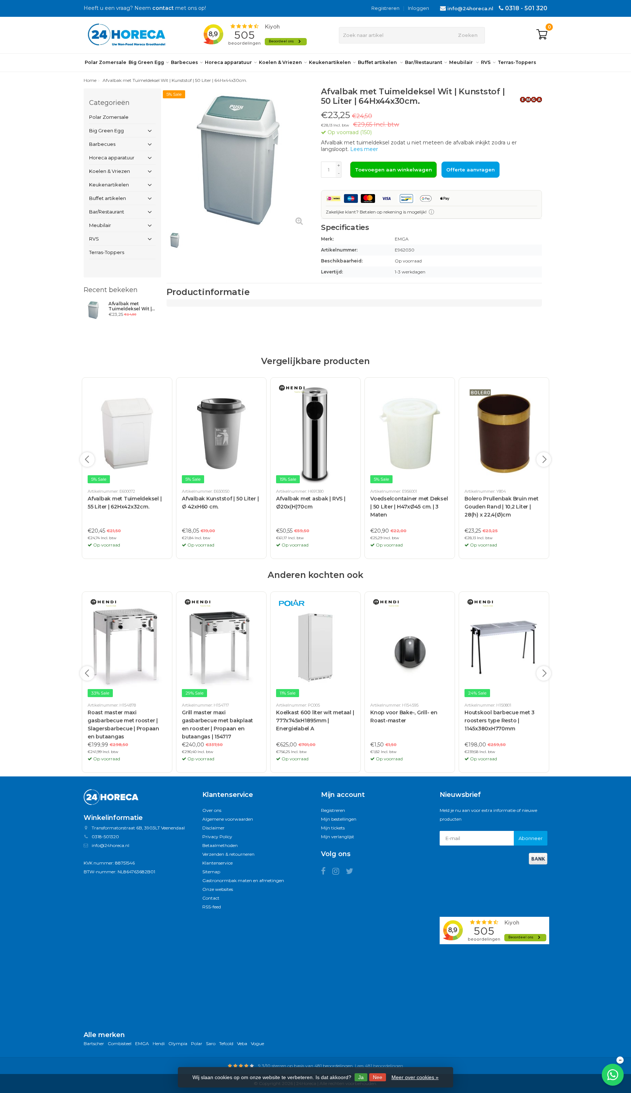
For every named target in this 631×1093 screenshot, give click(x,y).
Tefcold (226, 1043)
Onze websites (217, 889)
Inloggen (418, 8)
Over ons (211, 810)
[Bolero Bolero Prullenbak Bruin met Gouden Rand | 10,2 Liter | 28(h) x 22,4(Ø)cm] (503, 433)
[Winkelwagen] (541, 35)
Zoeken (468, 35)
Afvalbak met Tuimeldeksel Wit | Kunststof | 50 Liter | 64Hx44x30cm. (131, 306)
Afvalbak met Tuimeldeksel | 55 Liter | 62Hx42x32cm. (124, 502)
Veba (242, 1043)
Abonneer (531, 838)
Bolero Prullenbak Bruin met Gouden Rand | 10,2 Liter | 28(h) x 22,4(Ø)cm (501, 506)
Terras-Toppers (517, 62)
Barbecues (184, 62)
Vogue (257, 1043)
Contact (210, 898)
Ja (361, 1077)
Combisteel (119, 1043)
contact (163, 8)
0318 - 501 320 (526, 8)
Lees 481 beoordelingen (379, 1066)
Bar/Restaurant (423, 62)
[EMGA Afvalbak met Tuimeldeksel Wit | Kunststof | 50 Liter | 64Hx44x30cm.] (93, 310)
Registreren (385, 8)
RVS (486, 62)
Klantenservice (217, 863)
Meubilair (461, 62)
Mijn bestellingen (338, 819)
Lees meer (364, 149)
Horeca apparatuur (228, 62)
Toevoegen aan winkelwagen (393, 170)
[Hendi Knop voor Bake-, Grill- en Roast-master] (409, 647)
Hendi (159, 1043)
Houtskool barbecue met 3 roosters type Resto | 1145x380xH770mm (499, 720)
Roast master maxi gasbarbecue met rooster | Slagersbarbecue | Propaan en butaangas (123, 724)
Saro (210, 1043)
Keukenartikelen (330, 62)
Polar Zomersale (105, 62)
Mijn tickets (333, 828)
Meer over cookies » (415, 1077)
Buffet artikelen (378, 62)
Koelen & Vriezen (280, 62)
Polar (196, 1043)
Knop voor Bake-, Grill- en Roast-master (403, 716)
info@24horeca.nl (470, 8)
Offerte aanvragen (470, 170)
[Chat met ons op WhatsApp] (613, 1075)
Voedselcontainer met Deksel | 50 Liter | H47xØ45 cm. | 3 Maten (409, 506)
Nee (377, 1077)
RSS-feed (211, 906)
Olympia (177, 1043)
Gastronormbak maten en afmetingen (243, 880)
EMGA (142, 1043)
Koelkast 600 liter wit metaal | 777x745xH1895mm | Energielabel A (315, 720)
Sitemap (211, 871)
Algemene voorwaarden (227, 819)
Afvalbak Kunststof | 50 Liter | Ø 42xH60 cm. (220, 502)
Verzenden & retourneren (228, 854)
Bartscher (94, 1043)
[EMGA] (528, 99)
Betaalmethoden (220, 845)
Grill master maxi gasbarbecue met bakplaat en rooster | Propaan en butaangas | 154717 (217, 724)
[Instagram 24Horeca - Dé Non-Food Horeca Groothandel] (339, 872)
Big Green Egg (146, 62)
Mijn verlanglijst (337, 836)
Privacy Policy (217, 836)
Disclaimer (213, 828)
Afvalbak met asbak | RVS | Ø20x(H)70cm (310, 502)
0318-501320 (105, 836)
